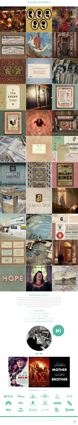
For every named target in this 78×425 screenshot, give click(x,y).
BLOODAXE (46, 316)
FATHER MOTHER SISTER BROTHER (44, 321)
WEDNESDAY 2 (41, 318)
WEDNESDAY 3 (46, 313)
